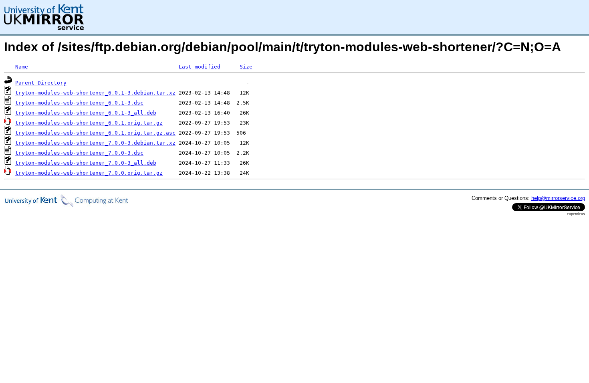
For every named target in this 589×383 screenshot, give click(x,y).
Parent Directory (41, 83)
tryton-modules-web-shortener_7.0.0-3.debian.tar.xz (95, 143)
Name (21, 67)
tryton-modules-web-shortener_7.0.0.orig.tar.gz (89, 173)
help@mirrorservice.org (558, 198)
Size (246, 67)
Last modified (199, 67)
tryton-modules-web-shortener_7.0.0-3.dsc (79, 153)
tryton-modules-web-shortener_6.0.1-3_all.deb (85, 113)
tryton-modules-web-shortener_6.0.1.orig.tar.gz (89, 123)
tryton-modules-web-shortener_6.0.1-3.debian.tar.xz (95, 93)
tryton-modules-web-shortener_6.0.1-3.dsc (79, 103)
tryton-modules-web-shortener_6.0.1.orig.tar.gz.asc (95, 133)
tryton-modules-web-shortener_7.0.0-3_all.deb (85, 163)
